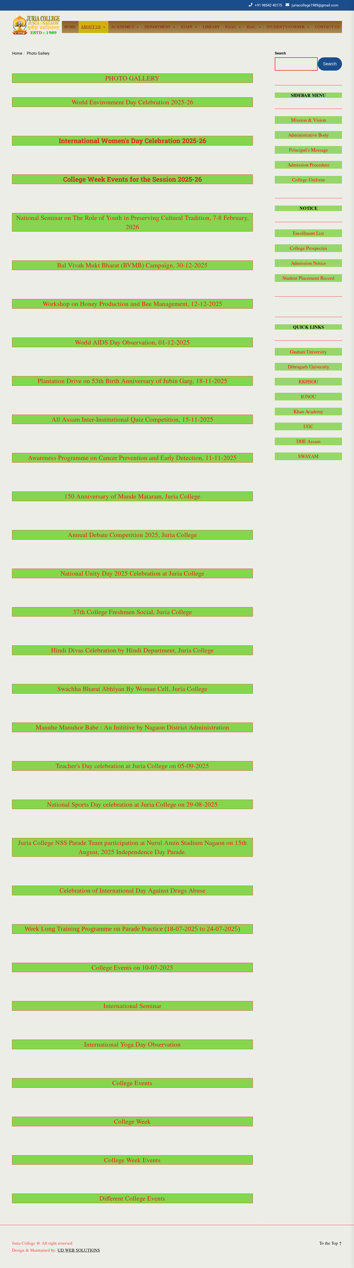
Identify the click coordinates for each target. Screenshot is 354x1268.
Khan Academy (308, 411)
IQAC (251, 27)
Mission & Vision (308, 120)
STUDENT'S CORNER (286, 27)
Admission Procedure (308, 164)
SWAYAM (308, 456)
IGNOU (308, 396)
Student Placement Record (308, 278)
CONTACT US (327, 27)
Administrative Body (308, 135)
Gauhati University (308, 351)
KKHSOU (308, 381)
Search (280, 53)
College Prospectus (308, 248)
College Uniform (308, 179)
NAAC (230, 27)
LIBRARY (211, 27)
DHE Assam (308, 441)
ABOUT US (91, 27)
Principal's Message (308, 149)
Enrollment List (308, 233)
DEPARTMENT (157, 27)
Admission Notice (308, 263)
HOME (70, 27)
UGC (308, 426)
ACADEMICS (122, 27)
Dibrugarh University (308, 366)
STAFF (186, 27)
